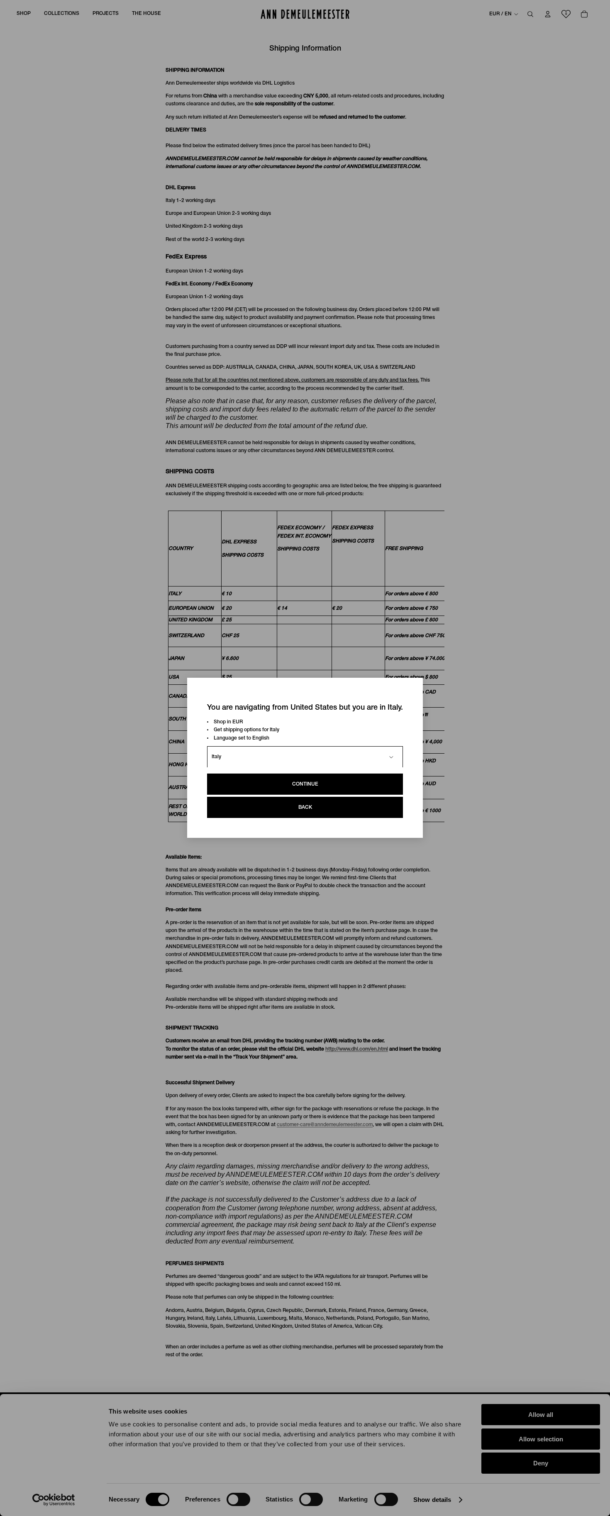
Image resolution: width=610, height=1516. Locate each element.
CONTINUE (305, 784)
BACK (305, 807)
